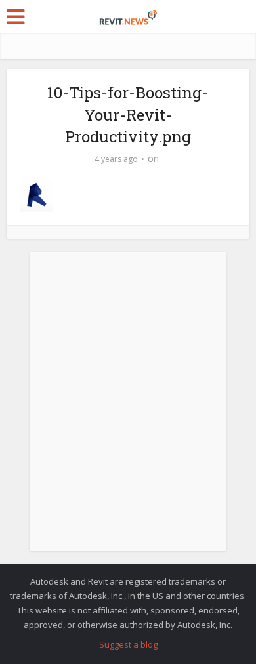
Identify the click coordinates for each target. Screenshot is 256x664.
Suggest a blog (128, 644)
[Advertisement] (128, 409)
